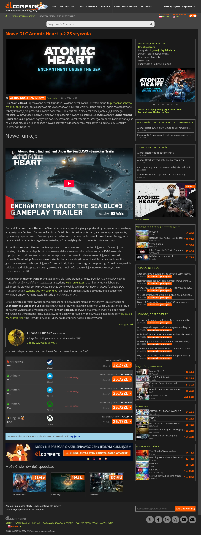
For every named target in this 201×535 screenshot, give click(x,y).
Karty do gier (67, 6)
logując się (75, 436)
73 (10, 379)
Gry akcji (154, 50)
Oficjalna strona (146, 46)
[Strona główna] (6, 16)
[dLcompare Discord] (192, 520)
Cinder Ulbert (53, 98)
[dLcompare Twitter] (149, 520)
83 (10, 365)
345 (10, 422)
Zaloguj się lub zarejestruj (178, 6)
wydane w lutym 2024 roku (41, 290)
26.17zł (121, 421)
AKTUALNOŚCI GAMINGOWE (27, 98)
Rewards (105, 6)
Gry (54, 6)
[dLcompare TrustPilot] (175, 520)
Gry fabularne (168, 50)
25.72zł (121, 379)
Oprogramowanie (87, 6)
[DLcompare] (15, 518)
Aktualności (148, 6)
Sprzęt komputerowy (125, 6)
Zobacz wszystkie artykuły (42, 342)
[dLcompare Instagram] (166, 520)
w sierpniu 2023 (75, 282)
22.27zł (121, 365)
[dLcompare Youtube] (183, 520)
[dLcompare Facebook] (158, 520)
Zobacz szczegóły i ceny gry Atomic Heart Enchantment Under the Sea (160, 111)
